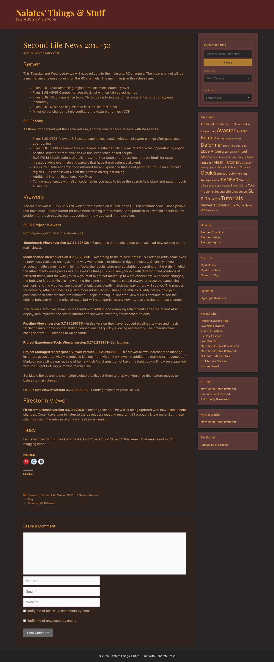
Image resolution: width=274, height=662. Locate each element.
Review (216, 180)
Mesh (250, 157)
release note (176, 410)
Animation (244, 124)
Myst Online (208, 265)
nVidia (247, 167)
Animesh (206, 131)
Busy (30, 499)
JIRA (228, 157)
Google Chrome (217, 157)
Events (233, 152)
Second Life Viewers (228, 191)
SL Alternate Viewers (214, 361)
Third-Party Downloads (216, 399)
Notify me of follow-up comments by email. (59, 611)
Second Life (48, 495)
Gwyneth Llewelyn (213, 326)
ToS (217, 199)
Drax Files (229, 145)
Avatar (241, 131)
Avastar (226, 130)
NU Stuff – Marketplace (215, 356)
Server (61, 495)
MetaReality (246, 163)
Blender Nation (210, 237)
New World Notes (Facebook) (220, 346)
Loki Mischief (209, 341)
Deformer (211, 145)
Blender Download (213, 232)
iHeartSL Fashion (212, 331)
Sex (245, 191)
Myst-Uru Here (210, 270)
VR (203, 210)
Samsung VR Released (41, 503)
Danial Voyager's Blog (215, 321)
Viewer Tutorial (213, 205)
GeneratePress (165, 656)
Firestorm (33, 495)
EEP (226, 151)
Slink (211, 199)
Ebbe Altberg (212, 151)
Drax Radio (241, 146)
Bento (207, 138)
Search (228, 62)
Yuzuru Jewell (210, 366)
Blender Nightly (211, 242)
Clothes (219, 138)
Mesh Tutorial (226, 162)
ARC (214, 131)
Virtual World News (239, 205)
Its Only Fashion (211, 336)
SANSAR (229, 179)
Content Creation (233, 139)
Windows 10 (212, 210)
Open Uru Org (210, 275)
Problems (206, 180)
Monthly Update (208, 167)
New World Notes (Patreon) (218, 351)
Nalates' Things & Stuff (60, 12)
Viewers (93, 495)
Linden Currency (238, 157)
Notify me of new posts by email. (51, 621)
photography (226, 173)
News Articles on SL (230, 167)
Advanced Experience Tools (219, 124)
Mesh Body (207, 162)
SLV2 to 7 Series (76, 495)
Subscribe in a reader (215, 444)
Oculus (208, 173)
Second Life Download (215, 394)
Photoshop (242, 174)
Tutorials (232, 198)
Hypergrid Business (213, 298)
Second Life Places (218, 185)
